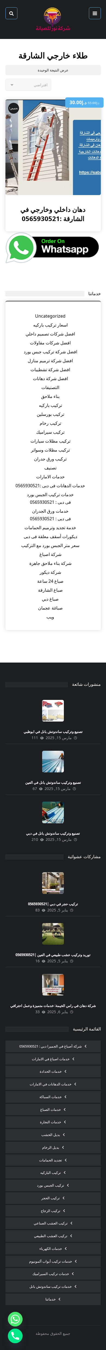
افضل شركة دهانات (50, 378)
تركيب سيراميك (50, 432)
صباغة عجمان (50, 608)
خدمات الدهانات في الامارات (50, 1084)
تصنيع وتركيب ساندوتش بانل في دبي (53, 833)
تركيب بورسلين (50, 414)
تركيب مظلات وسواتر (50, 450)
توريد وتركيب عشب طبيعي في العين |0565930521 (53, 954)
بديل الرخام (50, 1147)
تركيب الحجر (50, 1198)
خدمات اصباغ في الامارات (51, 1058)
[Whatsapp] (15, 1319)
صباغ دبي (50, 599)
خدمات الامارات (50, 477)
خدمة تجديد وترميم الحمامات (50, 528)
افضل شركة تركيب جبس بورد (50, 352)
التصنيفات (50, 387)
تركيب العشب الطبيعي (50, 1235)
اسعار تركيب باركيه (50, 325)
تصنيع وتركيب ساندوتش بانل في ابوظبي (53, 731)
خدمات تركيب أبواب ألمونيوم (50, 1261)
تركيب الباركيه (50, 1172)
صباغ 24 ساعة (50, 581)
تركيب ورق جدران (50, 459)
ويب (50, 617)
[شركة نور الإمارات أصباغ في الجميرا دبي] (53, 19)
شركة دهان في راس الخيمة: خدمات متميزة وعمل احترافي (53, 1005)
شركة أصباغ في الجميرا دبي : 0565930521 (50, 1046)
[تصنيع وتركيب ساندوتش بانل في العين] (53, 761)
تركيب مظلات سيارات (50, 441)
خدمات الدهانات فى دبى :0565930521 (50, 486)
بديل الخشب (50, 1134)
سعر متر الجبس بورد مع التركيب (50, 545)
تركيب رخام (50, 423)
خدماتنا (50, 1299)
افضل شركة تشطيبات (50, 370)
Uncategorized (50, 316)
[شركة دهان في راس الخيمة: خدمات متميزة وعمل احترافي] (53, 985)
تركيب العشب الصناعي (51, 1223)
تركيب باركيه (50, 405)
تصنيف (50, 468)
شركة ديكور (50, 572)
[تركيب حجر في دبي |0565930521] (53, 883)
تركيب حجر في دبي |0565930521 (53, 903)
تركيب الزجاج (50, 1210)
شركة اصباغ (50, 554)
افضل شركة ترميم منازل (50, 361)
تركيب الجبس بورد (50, 1185)
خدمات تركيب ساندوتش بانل (50, 1286)
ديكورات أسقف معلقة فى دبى (50, 536)
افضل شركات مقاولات (50, 343)
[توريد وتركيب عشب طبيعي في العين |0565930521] (53, 934)
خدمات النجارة (50, 1121)
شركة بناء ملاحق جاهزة (50, 563)
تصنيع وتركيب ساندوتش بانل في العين (53, 782)
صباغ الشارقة (50, 590)
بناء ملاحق (50, 396)
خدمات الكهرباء (50, 1248)
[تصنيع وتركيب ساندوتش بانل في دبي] (53, 812)
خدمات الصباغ (50, 1109)
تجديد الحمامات (50, 1160)
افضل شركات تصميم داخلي (50, 334)
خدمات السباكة (50, 1096)
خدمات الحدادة (51, 1071)
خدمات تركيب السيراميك (50, 1273)
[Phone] (15, 1336)
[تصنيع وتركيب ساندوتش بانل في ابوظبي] (53, 711)
